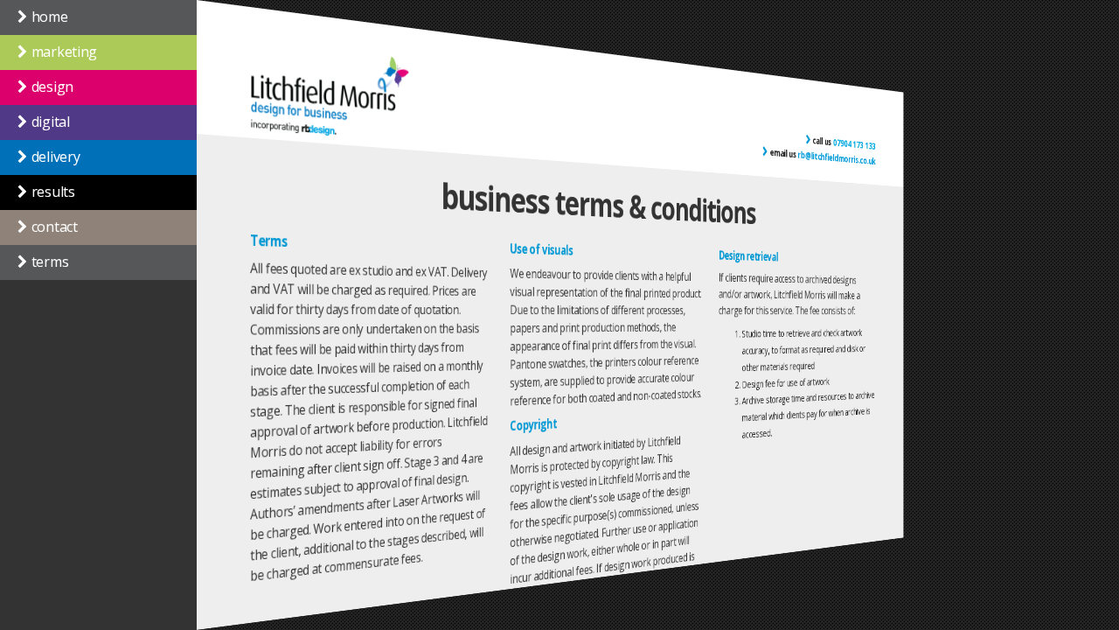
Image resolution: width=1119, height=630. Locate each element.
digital (50, 121)
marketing (64, 51)
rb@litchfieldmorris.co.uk (837, 157)
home (49, 16)
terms (49, 261)
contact (54, 226)
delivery (55, 156)
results (53, 191)
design (52, 86)
